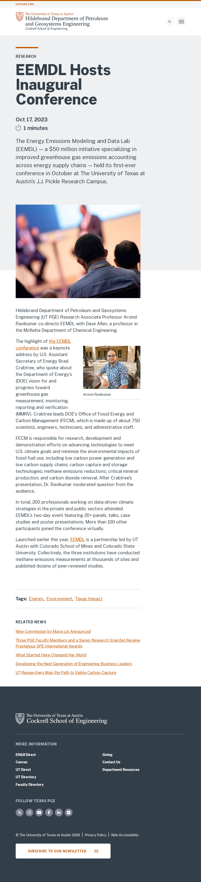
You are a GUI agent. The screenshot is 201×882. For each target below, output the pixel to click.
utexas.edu (25, 4)
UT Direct (23, 770)
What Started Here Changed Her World (51, 655)
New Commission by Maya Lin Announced (53, 631)
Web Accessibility (124, 835)
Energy (37, 598)
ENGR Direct (26, 755)
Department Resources (120, 770)
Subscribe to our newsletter (57, 851)
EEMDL (77, 539)
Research (26, 56)
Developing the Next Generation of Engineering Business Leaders (74, 664)
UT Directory (26, 777)
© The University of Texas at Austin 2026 (48, 835)
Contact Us (111, 762)
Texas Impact (88, 598)
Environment (60, 598)
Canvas (21, 762)
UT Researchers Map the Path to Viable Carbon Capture (66, 672)
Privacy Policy (95, 835)
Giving (107, 755)
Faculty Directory (30, 785)
